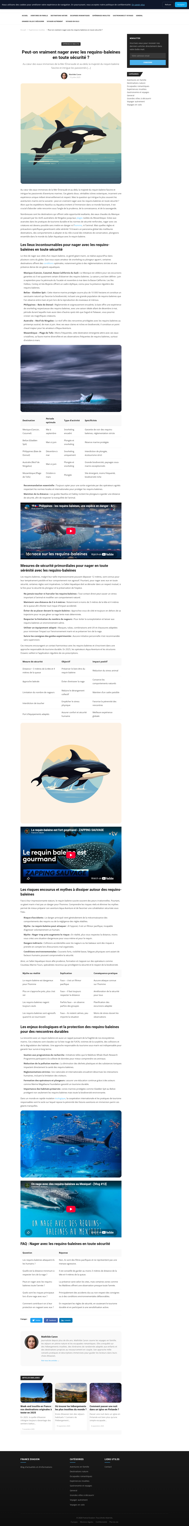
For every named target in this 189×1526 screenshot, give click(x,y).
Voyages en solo (72, 21)
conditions (49, 263)
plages (80, 217)
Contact (108, 1466)
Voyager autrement (55, 21)
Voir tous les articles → (50, 1360)
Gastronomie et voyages (123, 16)
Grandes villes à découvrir (33, 21)
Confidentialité (101, 1522)
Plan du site (113, 1522)
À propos (74, 1522)
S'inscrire (147, 62)
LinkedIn (67, 1320)
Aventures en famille (39, 16)
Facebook (52, 1320)
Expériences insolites (101, 16)
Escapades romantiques (80, 16)
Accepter (181, 4)
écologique (60, 1098)
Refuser (168, 4)
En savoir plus (138, 4)
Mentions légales (86, 1522)
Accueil (25, 16)
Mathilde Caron (49, 1336)
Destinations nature (59, 16)
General (139, 16)
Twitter (38, 1320)
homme (78, 225)
